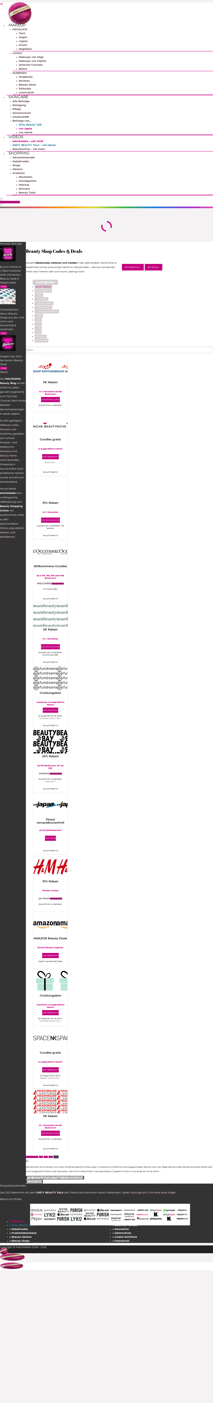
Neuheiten (25, 177)
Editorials (25, 88)
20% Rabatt (50, 756)
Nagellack (25, 49)
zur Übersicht (50, 457)
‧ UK (38, 328)
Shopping (19, 153)
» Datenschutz (121, 1233)
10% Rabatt (50, 503)
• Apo (39, 295)
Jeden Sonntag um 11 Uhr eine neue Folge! (149, 1192)
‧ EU (38, 324)
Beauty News (27, 85)
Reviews (24, 81)
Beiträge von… (21, 121)
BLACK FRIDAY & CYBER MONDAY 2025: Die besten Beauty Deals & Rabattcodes (10, 275)
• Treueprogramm (47, 311)
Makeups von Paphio (32, 61)
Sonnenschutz (21, 113)
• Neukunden (44, 303)
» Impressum (121, 1241)
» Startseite (16, 1221)
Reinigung (19, 105)
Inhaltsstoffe (20, 117)
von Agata (25, 128)
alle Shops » (153, 267)
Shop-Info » (50, 782)
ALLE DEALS (43, 286)
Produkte (18, 173)
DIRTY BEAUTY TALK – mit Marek (34, 145)
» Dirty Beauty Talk (22, 1225)
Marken (17, 169)
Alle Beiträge (20, 101)
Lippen (23, 41)
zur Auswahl (50, 710)
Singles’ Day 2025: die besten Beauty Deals (11, 360)
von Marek (26, 132)
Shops (16, 165)
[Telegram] (1, 4)
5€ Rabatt (50, 382)
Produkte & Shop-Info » (50, 718)
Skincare (18, 97)
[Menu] (1, 199)
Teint (22, 33)
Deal (3, 286)
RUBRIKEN (19, 73)
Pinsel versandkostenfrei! (50, 821)
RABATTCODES (10, 202)
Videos (16, 137)
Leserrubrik (26, 92)
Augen (23, 37)
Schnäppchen (27, 181)
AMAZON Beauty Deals (50, 938)
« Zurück (32, 1157)
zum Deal (50, 838)
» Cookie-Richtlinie (124, 1237)
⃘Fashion (41, 336)
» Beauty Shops (19, 1241)
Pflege (16, 109)
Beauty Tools (27, 192)
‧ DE (38, 320)
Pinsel (23, 45)
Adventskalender (23, 157)
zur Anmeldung (50, 400)
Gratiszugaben (50, 693)
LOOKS (17, 53)
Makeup (17, 25)
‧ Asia (39, 316)
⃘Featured (41, 340)
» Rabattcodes (18, 1229)
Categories (45, 282)
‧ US (38, 332)
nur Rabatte (43, 291)
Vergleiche (26, 77)
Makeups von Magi (31, 57)
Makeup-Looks (9, 425)
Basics (23, 69)
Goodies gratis (50, 439)
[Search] (1, 204)
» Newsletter (120, 1229)
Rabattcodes (20, 161)
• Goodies (41, 299)
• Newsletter (43, 307)
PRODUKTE (19, 29)
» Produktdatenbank (23, 1233)
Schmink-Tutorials (31, 65)
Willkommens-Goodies (50, 566)
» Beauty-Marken (20, 1237)
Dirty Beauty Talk (30, 125)
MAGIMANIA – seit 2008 (27, 141)
